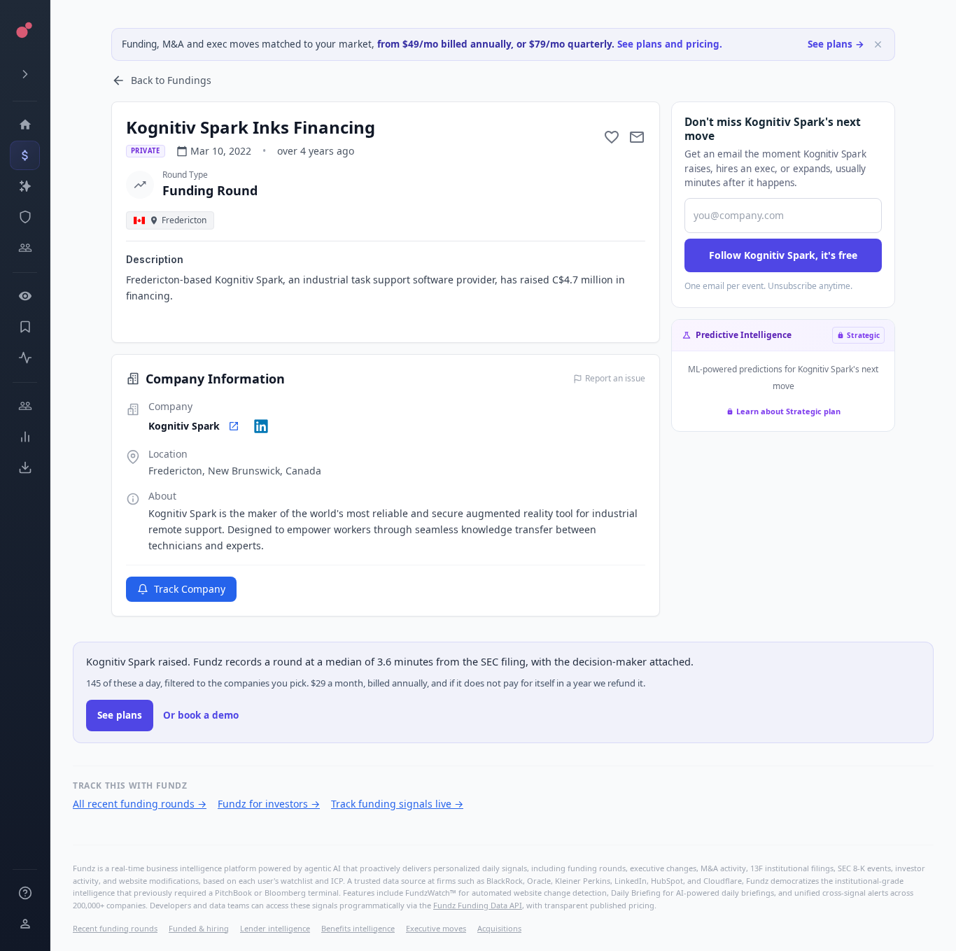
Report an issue (615, 378)
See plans (119, 715)
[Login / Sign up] (25, 923)
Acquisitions (499, 928)
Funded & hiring (199, 928)
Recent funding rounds (115, 928)
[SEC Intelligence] (25, 217)
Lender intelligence (275, 928)
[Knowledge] (25, 893)
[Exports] (25, 467)
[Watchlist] (25, 296)
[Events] (25, 155)
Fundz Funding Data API (477, 905)
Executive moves (436, 928)
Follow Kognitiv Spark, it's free (783, 255)
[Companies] (25, 186)
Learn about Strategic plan (788, 411)
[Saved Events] (25, 326)
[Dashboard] (25, 124)
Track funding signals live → (397, 803)
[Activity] (25, 357)
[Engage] (25, 406)
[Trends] (25, 436)
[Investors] (25, 247)
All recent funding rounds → (139, 803)
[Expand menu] (25, 74)
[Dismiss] (878, 44)
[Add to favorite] (611, 137)
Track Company (189, 589)
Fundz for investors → (269, 803)
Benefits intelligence (358, 928)
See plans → (836, 44)
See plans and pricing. (669, 44)
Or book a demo (201, 715)
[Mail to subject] (636, 137)
